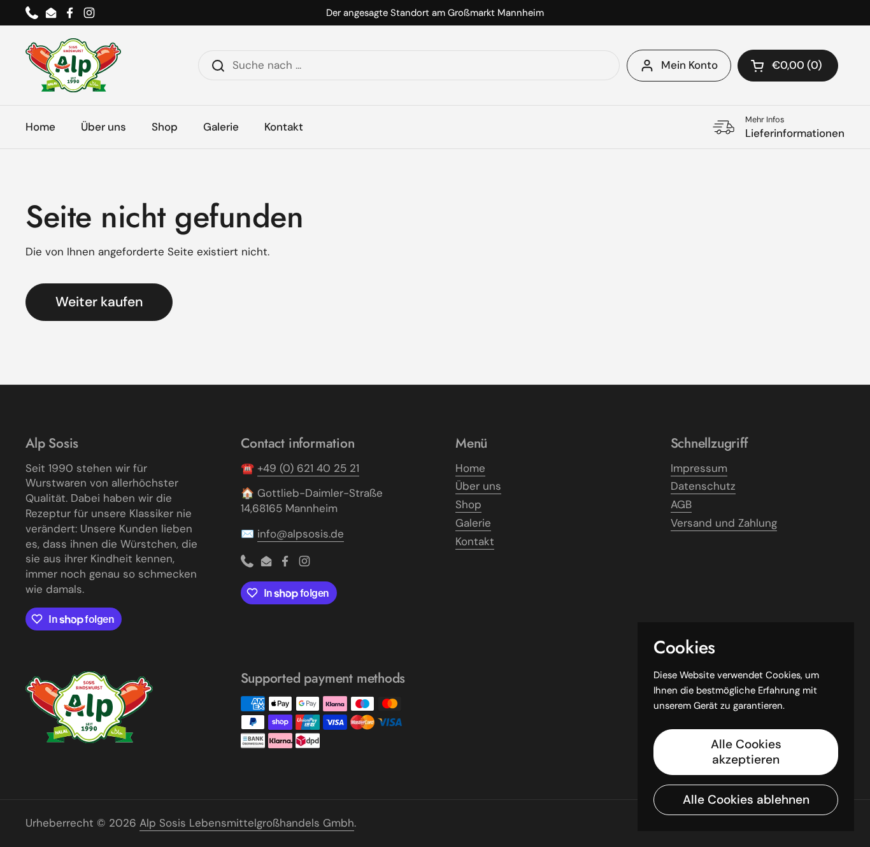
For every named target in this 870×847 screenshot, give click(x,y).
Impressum (699, 468)
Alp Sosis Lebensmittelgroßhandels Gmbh (246, 823)
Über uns (478, 486)
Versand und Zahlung (724, 523)
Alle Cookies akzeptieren (746, 751)
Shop (468, 504)
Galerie (473, 523)
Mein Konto (689, 65)
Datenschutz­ (703, 486)
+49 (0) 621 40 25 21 (308, 468)
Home (470, 468)
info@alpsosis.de (300, 534)
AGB (681, 504)
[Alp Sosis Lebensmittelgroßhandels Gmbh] (73, 65)
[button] (788, 66)
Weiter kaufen (99, 302)
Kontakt (474, 541)
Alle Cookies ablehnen (746, 800)
